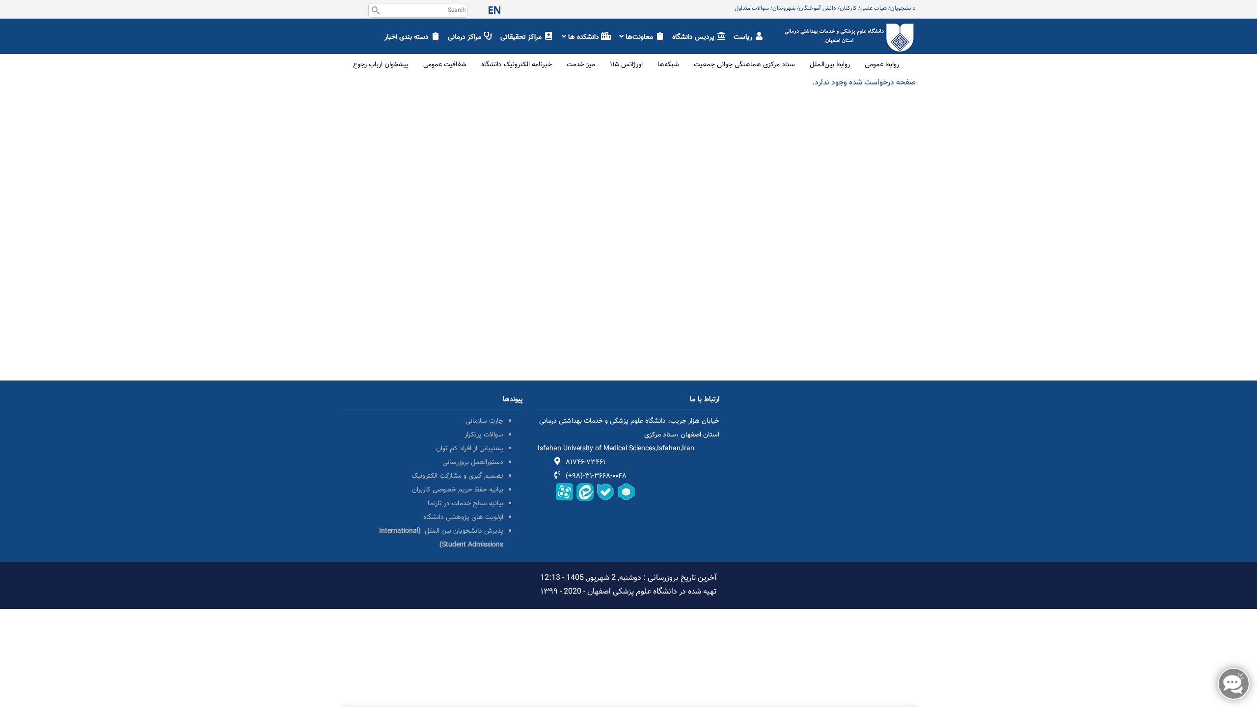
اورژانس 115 (626, 64)
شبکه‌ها (668, 64)
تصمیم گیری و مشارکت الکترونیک (457, 476)
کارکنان (848, 8)
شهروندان (783, 8)
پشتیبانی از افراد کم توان (469, 448)
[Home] (849, 28)
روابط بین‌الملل (830, 64)
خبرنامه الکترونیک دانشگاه (516, 64)
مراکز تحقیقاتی (522, 37)
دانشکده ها (583, 37)
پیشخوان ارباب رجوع (381, 64)
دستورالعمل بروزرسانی (472, 462)
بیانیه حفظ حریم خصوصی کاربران (457, 490)
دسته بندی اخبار (407, 37)
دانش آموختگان (817, 8)
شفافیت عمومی (444, 64)
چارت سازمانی (484, 421)
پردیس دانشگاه (694, 37)
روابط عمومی (882, 64)
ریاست (744, 37)
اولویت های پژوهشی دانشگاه (463, 517)
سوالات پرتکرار (484, 435)
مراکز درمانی (465, 37)
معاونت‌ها (639, 37)
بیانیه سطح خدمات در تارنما (465, 503)
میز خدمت (581, 64)
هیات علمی (873, 8)
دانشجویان (903, 8)
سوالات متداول (752, 8)
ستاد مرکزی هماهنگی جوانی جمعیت (744, 64)
